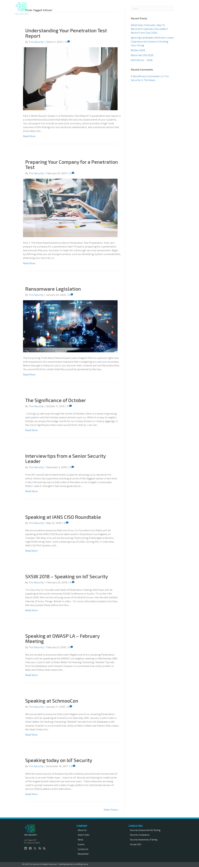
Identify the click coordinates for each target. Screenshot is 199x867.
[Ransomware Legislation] (70, 325)
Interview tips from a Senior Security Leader (65, 458)
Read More (29, 136)
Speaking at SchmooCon (51, 701)
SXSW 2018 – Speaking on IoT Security (66, 576)
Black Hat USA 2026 (142, 55)
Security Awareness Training (143, 839)
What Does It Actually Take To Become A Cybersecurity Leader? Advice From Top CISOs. (149, 28)
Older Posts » (111, 809)
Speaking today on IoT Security (58, 760)
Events (81, 844)
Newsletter (83, 853)
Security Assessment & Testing (145, 830)
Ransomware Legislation (53, 289)
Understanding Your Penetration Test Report (66, 33)
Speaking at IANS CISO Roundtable (63, 517)
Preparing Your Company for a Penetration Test (71, 164)
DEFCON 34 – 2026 (142, 60)
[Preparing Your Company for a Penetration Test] (70, 207)
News (80, 839)
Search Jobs (83, 834)
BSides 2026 (138, 50)
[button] (119, 8)
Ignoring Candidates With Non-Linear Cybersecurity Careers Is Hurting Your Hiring (152, 41)
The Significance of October (55, 400)
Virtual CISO (135, 844)
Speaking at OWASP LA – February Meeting (62, 638)
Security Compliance (139, 834)
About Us (82, 830)
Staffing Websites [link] (66, 864)
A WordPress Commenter (145, 76)
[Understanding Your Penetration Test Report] (70, 78)
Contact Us (83, 849)
